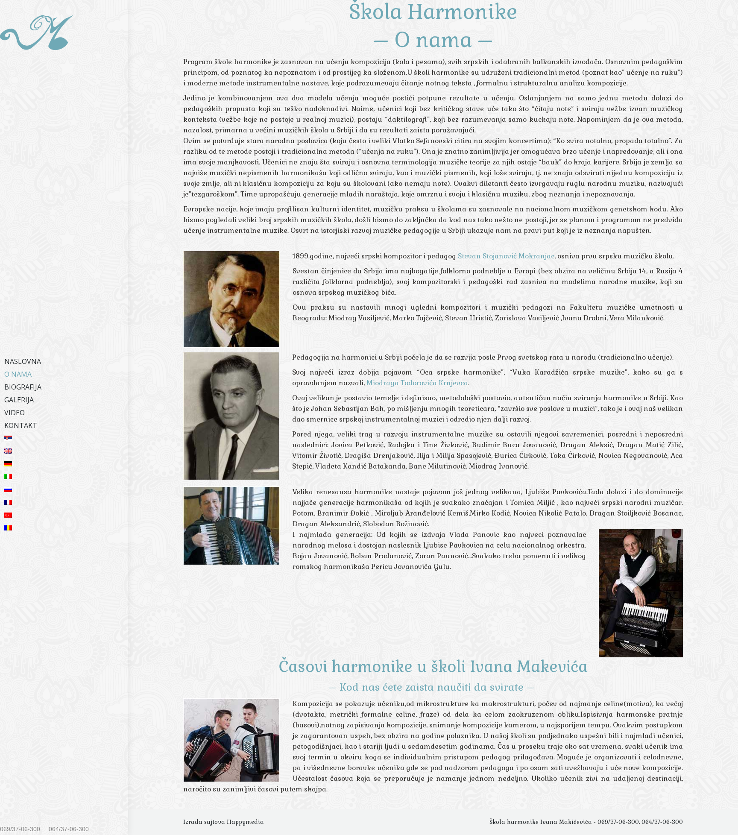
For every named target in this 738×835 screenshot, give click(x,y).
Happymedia (245, 822)
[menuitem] (64, 361)
